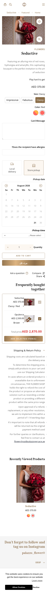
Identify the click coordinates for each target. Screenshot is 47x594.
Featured (26, 12)
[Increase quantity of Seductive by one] (8, 247)
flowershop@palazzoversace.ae (29, 441)
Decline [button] (36, 587)
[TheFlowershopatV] (24, 4)
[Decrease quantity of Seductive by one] (30, 247)
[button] (41, 185)
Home (37, 12)
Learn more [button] (37, 581)
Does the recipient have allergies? (28, 147)
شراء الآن (23, 263)
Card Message (38, 120)
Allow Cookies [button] (18, 587)
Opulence (19, 314)
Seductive (30, 506)
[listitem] (34, 167)
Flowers (39, 49)
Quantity (38, 247)
